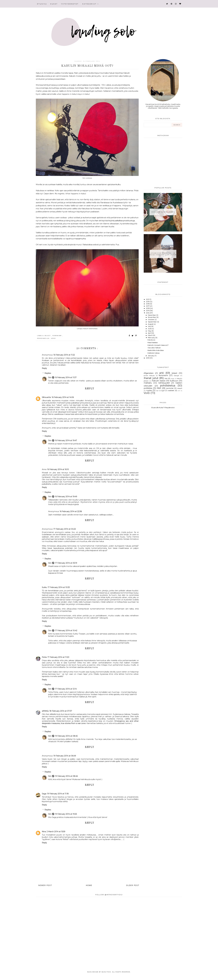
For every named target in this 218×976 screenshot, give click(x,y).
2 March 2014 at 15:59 (56, 831)
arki (161, 372)
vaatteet (171, 390)
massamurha (80, 239)
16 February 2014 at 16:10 (58, 469)
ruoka (149, 390)
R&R (159, 388)
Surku (44, 587)
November (152, 317)
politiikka (148, 388)
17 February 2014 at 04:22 (64, 529)
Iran (166, 378)
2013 (148, 358)
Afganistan (149, 373)
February (151, 338)
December (152, 315)
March (150, 335)
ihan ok (97, 220)
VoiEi (53, 338)
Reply (44, 368)
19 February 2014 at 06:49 (64, 756)
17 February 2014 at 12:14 (66, 689)
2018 (148, 304)
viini (179, 390)
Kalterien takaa (153, 353)
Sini (49, 377)
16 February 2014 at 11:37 (66, 377)
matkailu (148, 383)
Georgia (176, 375)
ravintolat (169, 388)
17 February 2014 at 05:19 (66, 563)
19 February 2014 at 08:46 (66, 776)
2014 (148, 313)
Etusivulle (155, 408)
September (152, 322)
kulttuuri (174, 381)
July (149, 326)
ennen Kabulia (149, 375)
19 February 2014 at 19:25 (66, 814)
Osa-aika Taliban (154, 348)
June (150, 329)
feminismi (57, 335)
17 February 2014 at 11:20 (58, 657)
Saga (44, 794)
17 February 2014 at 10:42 (66, 630)
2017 (148, 306)
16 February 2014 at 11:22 (64, 355)
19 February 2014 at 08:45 (66, 736)
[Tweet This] (133, 336)
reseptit (179, 388)
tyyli (163, 390)
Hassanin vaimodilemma (163, 212)
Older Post (132, 885)
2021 (148, 299)
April (150, 333)
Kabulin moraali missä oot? (158, 345)
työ (157, 390)
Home (89, 885)
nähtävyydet (164, 383)
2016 (148, 308)
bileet (48, 335)
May (150, 331)
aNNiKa (45, 711)
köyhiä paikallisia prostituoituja (121, 220)
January (151, 356)
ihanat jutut (151, 378)
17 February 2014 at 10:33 (59, 587)
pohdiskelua (43, 338)
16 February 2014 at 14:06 (63, 397)
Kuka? (54, 4)
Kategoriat (89, 4)
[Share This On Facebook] (129, 336)
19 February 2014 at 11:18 (58, 794)
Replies (48, 373)
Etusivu (42, 4)
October (151, 319)
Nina (44, 831)
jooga (172, 378)
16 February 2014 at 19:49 (66, 496)
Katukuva (151, 340)
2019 (148, 302)
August (151, 324)
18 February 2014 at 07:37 (60, 711)
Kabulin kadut (158, 381)
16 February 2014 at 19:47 (66, 440)
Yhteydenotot (70, 4)
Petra (44, 657)
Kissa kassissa (153, 342)
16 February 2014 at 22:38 (71, 511)
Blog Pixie (106, 972)
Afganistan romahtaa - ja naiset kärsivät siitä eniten (163, 254)
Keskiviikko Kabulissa (156, 350)
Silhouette (46, 397)
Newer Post (45, 885)
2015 (148, 311)
